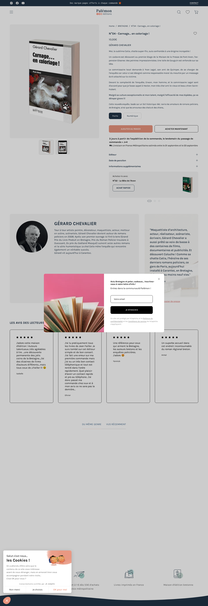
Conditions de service (137, 321)
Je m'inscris (131, 310)
